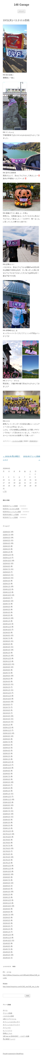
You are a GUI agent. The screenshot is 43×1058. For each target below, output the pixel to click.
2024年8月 (6, 601)
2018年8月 (6, 808)
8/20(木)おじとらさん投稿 (12, 512)
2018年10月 (7, 802)
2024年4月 (6, 612)
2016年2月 (6, 894)
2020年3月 (6, 753)
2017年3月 (6, 857)
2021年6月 (6, 710)
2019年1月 (6, 794)
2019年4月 (6, 785)
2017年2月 (6, 860)
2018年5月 (6, 817)
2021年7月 (6, 707)
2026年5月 (6, 540)
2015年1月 (6, 932)
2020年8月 (6, 739)
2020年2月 (6, 756)
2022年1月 (6, 690)
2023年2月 (6, 653)
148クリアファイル (9, 1019)
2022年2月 (6, 687)
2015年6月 (6, 917)
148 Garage (21, 4)
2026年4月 (6, 543)
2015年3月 (6, 926)
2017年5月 (6, 851)
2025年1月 (6, 586)
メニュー (21, 11)
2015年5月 (6, 920)
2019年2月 (6, 791)
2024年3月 (6, 615)
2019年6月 (6, 779)
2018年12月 (7, 797)
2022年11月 (7, 661)
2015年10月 (7, 906)
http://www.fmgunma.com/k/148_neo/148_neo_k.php (21, 986)
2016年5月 (6, 886)
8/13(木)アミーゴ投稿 (10, 517)
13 (20, 480)
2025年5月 (6, 575)
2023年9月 (6, 632)
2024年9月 (6, 598)
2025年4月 (6, 578)
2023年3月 (6, 650)
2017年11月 (7, 834)
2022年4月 (6, 681)
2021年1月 (6, 725)
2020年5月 (6, 748)
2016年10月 (7, 871)
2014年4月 (6, 958)
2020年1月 (6, 759)
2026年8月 (6, 532)
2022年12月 (7, 658)
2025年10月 (7, 561)
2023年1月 (6, 655)
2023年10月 (7, 630)
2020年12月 (7, 727)
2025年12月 (7, 555)
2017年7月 (6, 845)
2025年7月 (6, 569)
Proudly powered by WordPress (13, 1054)
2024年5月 (6, 609)
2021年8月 (6, 704)
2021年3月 (6, 719)
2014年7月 (6, 949)
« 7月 (5, 491)
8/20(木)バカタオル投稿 (11, 509)
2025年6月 (6, 572)
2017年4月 (6, 854)
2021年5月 (6, 713)
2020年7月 (6, 742)
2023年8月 (6, 635)
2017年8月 (6, 843)
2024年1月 (6, 621)
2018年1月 (6, 828)
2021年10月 (7, 699)
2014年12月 (7, 935)
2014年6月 (6, 952)
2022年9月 (6, 667)
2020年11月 (7, 730)
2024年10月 (7, 595)
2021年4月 (6, 716)
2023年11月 (7, 627)
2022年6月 (6, 676)
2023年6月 (6, 641)
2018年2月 (6, 825)
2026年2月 (6, 549)
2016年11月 (7, 868)
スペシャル (7, 1027)
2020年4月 (6, 750)
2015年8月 (6, 912)
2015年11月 (7, 903)
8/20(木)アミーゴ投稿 (10, 506)
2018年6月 (6, 814)
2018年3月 (6, 822)
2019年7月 (6, 776)
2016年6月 (6, 883)
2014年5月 (6, 955)
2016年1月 (6, 897)
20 (20, 483)
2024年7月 (6, 604)
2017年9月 (6, 840)
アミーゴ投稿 (7, 1013)
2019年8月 (6, 773)
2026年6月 (6, 537)
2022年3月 (6, 684)
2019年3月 (6, 788)
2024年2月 (6, 618)
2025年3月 (6, 581)
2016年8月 (6, 877)
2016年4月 (6, 889)
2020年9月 (6, 736)
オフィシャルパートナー (11, 1025)
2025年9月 (6, 563)
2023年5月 (6, 644)
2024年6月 (6, 607)
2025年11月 (7, 558)
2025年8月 (6, 566)
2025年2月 (6, 584)
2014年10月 (7, 940)
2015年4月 (6, 923)
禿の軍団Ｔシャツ (9, 1039)
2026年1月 (6, 552)
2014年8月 (6, 946)
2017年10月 (7, 837)
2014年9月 (6, 943)
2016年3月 (6, 892)
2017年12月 (7, 831)
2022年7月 (6, 673)
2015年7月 (6, 915)
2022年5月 (6, 679)
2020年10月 (7, 733)
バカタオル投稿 (17, 441)
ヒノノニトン (7, 1030)
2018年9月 (6, 805)
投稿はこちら (7, 1033)
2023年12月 (7, 624)
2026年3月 (6, 546)
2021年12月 (7, 693)
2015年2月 (6, 929)
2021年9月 (6, 702)
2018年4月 (6, 820)
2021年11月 (7, 696)
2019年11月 (7, 765)
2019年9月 (6, 771)
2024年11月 (7, 592)
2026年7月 (6, 535)
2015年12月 (7, 900)
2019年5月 (6, 782)
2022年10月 (7, 664)
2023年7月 (6, 638)
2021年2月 (6, 722)
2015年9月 (6, 909)
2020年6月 (6, 745)
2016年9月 (6, 874)
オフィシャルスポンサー (11, 1022)
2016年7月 (6, 880)
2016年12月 (7, 866)
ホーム (5, 1010)
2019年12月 (7, 762)
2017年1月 (6, 863)
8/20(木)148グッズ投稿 (11, 514)
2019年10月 (7, 768)
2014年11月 (7, 938)
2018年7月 (6, 811)
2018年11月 (7, 799)
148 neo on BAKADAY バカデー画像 (16, 1036)
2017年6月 (6, 848)
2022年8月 (6, 670)
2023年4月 (6, 647)
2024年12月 (7, 589)
